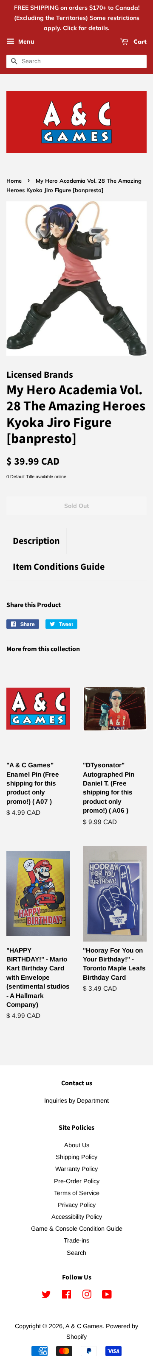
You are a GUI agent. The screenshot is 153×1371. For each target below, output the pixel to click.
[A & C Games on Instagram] (86, 1296)
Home (14, 180)
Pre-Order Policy (76, 1181)
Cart (139, 42)
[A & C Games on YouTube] (107, 1296)
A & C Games (83, 1326)
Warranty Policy (76, 1168)
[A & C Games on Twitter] (46, 1296)
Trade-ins (76, 1240)
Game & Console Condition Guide (76, 1228)
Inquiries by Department (76, 1100)
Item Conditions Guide (59, 567)
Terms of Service (76, 1193)
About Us (76, 1145)
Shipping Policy (76, 1157)
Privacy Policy (77, 1204)
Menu (25, 42)
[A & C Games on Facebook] (66, 1296)
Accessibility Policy (76, 1216)
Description (36, 541)
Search (76, 1252)
